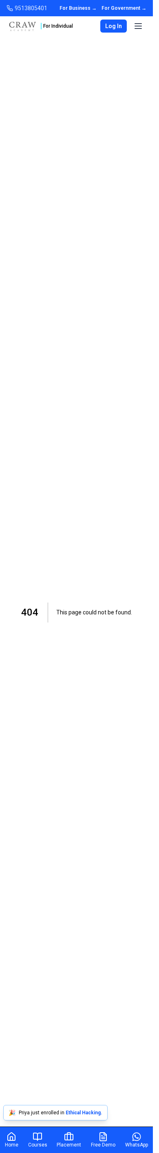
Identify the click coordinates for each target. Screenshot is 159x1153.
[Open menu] (138, 26)
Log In (113, 26)
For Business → (78, 8)
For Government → (124, 8)
